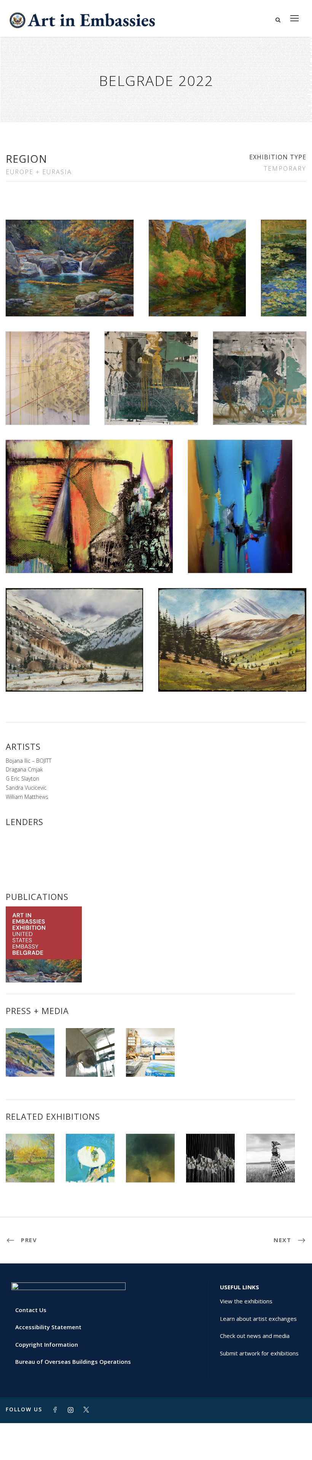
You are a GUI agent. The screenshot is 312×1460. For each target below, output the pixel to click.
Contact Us (30, 1310)
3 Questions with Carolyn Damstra (30, 1053)
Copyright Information (46, 1344)
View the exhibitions (246, 1301)
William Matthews (27, 796)
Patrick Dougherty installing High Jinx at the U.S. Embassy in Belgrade (90, 1040)
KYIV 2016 (30, 1165)
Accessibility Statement (48, 1327)
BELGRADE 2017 (270, 1165)
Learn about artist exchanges (258, 1318)
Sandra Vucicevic (26, 787)
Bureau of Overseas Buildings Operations (73, 1361)
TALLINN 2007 (90, 1165)
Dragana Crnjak (24, 769)
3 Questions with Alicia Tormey (150, 1053)
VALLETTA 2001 (150, 1165)
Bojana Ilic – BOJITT (28, 760)
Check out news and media (255, 1335)
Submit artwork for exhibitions (259, 1353)
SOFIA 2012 (210, 1165)
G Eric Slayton (22, 778)
